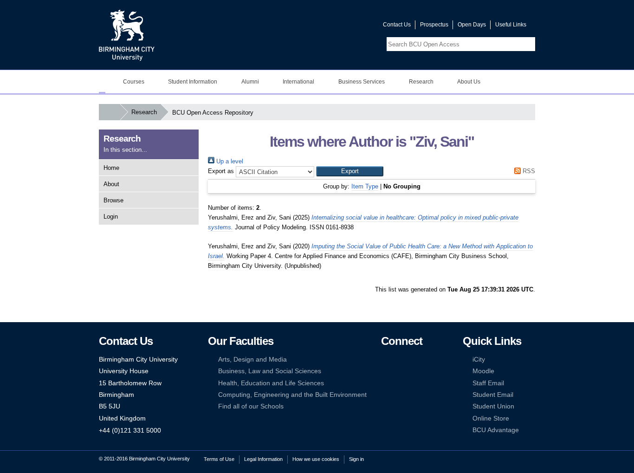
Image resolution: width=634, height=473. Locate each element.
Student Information (192, 81)
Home (111, 167)
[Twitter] (399, 359)
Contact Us (397, 24)
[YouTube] (413, 359)
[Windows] (413, 395)
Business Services (361, 81)
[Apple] (385, 395)
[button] (349, 171)
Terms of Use (219, 459)
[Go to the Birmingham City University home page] (127, 35)
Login (111, 216)
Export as (221, 171)
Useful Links (510, 24)
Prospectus (434, 24)
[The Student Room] (413, 383)
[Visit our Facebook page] (331, 27)
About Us (468, 81)
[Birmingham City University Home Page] (102, 81)
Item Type (364, 186)
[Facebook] (385, 359)
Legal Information (263, 459)
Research (421, 81)
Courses (133, 81)
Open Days (472, 24)
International (298, 81)
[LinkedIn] (385, 371)
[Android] (399, 395)
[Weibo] (385, 383)
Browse (113, 200)
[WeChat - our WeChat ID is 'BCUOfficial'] (399, 383)
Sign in (356, 459)
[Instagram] (399, 371)
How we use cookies (315, 459)
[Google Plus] (413, 371)
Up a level (228, 161)
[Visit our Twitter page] (342, 27)
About (111, 184)
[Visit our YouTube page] (353, 27)
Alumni (250, 81)
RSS (528, 171)
